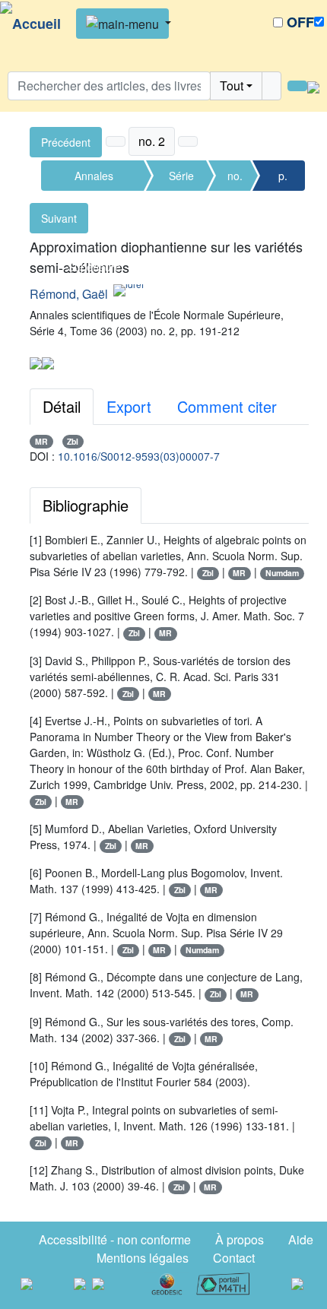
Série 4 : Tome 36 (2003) (182, 179)
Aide (300, 1239)
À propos (239, 1239)
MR (41, 441)
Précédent (65, 142)
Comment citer (227, 406)
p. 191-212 (282, 179)
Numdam (282, 572)
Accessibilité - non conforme (115, 1239)
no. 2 (235, 179)
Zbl (72, 441)
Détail (62, 406)
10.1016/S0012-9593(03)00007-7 (139, 456)
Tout (231, 85)
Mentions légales (143, 1257)
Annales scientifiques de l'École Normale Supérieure (94, 179)
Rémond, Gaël (69, 294)
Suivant (59, 218)
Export (128, 406)
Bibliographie (86, 505)
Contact (234, 1257)
